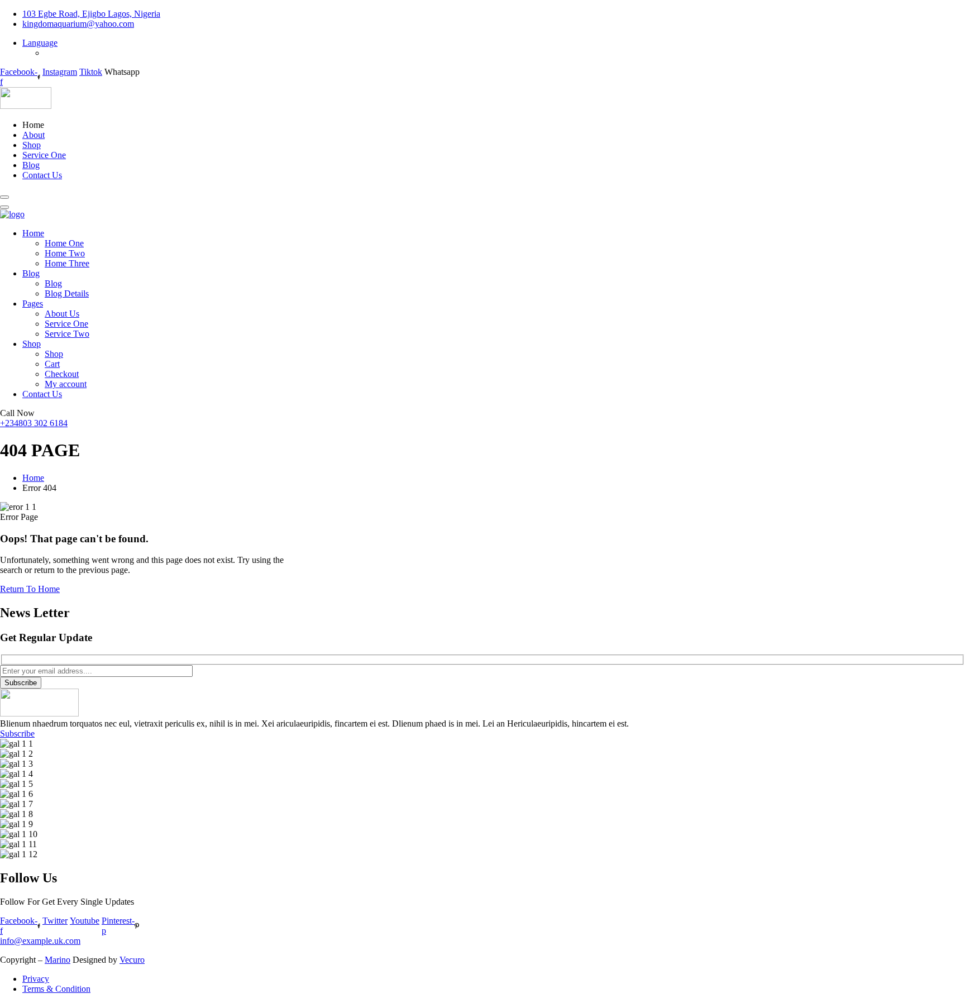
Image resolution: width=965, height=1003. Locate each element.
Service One (44, 155)
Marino (57, 959)
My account (66, 384)
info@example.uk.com (40, 940)
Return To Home (30, 589)
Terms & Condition (56, 989)
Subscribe (20, 683)
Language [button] (40, 42)
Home (33, 233)
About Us (62, 313)
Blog (31, 165)
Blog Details (67, 293)
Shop (31, 145)
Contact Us (42, 175)
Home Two (65, 253)
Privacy (35, 978)
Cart (52, 364)
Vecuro (132, 959)
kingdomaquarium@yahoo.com (78, 23)
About (33, 135)
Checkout (62, 374)
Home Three (67, 263)
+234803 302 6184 (34, 423)
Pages (32, 303)
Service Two (67, 333)
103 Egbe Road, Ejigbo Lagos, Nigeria (91, 13)
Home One (64, 243)
